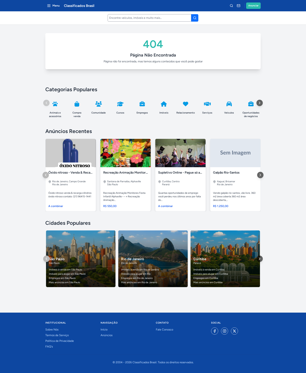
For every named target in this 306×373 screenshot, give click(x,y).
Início (104, 329)
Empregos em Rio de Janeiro (137, 278)
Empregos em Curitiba (205, 278)
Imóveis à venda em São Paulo (65, 269)
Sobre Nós (51, 329)
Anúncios (106, 335)
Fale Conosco (164, 329)
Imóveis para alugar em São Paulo (67, 273)
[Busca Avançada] (231, 5)
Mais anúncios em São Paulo (64, 282)
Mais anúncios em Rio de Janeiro (139, 282)
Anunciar (253, 5)
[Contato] (238, 5)
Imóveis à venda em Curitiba (208, 269)
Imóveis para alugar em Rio (136, 273)
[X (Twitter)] (234, 331)
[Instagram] (224, 331)
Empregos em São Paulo (62, 278)
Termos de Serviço (57, 335)
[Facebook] (214, 331)
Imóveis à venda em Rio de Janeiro (140, 269)
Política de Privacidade (59, 341)
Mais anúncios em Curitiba (207, 282)
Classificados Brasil (79, 6)
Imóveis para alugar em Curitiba (210, 273)
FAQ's (49, 346)
